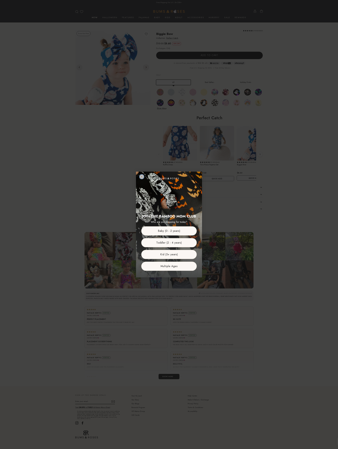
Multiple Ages (169, 266)
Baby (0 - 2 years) (169, 231)
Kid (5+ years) (169, 254)
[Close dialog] (142, 177)
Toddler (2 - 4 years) (169, 243)
